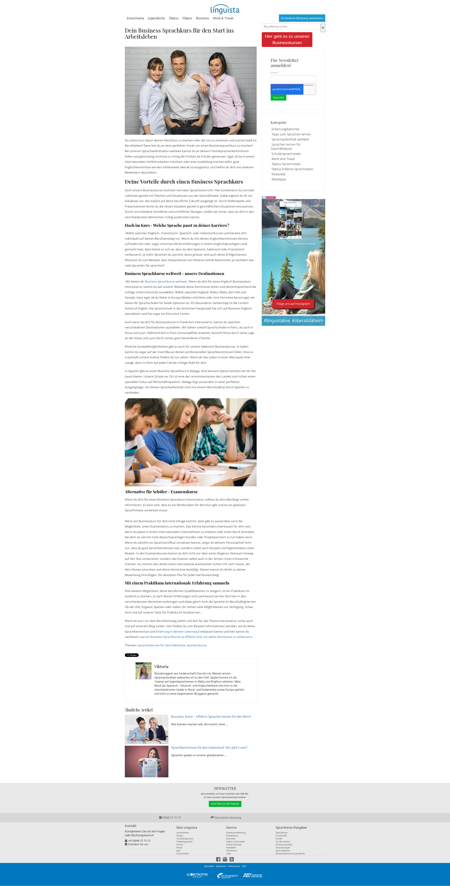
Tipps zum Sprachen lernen (291, 134)
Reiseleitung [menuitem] (232, 835)
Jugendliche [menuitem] (156, 18)
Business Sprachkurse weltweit (166, 281)
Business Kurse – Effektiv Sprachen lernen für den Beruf (211, 716)
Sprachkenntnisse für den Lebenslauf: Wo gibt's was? (209, 747)
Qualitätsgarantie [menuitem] (184, 838)
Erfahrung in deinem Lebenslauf (178, 631)
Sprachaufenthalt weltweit (290, 139)
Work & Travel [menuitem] (223, 18)
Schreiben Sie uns (137, 844)
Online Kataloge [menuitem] (234, 844)
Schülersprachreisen (286, 154)
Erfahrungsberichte (285, 129)
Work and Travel (283, 159)
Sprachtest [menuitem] (209, 866)
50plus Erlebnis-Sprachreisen (292, 169)
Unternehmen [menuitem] (182, 832)
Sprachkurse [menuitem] (281, 832)
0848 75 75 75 (171, 817)
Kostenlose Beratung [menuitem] (236, 832)
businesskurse (197, 645)
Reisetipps (279, 179)
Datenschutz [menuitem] (234, 866)
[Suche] (323, 28)
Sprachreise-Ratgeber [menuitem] (291, 827)
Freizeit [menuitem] (279, 838)
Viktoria (161, 666)
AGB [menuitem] (244, 866)
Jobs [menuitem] (178, 850)
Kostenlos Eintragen (225, 803)
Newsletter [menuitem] (231, 847)
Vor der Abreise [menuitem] (283, 841)
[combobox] (291, 27)
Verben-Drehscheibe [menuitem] (235, 841)
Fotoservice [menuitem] (231, 850)
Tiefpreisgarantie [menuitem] (184, 841)
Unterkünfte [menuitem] (281, 835)
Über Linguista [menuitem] (186, 827)
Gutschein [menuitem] (231, 838)
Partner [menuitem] (179, 844)
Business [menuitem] (202, 18)
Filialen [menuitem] (179, 835)
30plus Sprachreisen (286, 164)
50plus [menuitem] (187, 18)
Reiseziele (278, 174)
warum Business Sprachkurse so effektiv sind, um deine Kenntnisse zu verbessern (196, 637)
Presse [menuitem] (179, 847)
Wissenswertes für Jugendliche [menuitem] (290, 853)
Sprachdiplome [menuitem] (283, 850)
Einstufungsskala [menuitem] (284, 844)
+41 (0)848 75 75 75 (138, 840)
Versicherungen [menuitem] (283, 847)
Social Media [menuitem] (182, 853)
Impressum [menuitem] (221, 866)
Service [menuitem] (231, 827)
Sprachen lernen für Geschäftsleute (286, 146)
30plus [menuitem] (173, 18)
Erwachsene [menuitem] (135, 18)
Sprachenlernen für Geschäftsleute (162, 645)
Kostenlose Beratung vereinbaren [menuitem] (302, 18)
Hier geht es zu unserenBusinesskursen (287, 39)
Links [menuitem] (228, 853)
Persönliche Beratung (227, 817)
